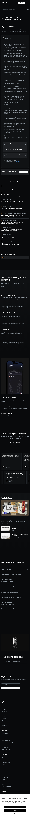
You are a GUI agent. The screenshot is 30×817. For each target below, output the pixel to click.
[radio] (10, 442)
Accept (15, 807)
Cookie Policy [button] (20, 801)
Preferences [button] (24, 802)
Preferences (15, 813)
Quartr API (17, 161)
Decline (15, 810)
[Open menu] (28, 2)
